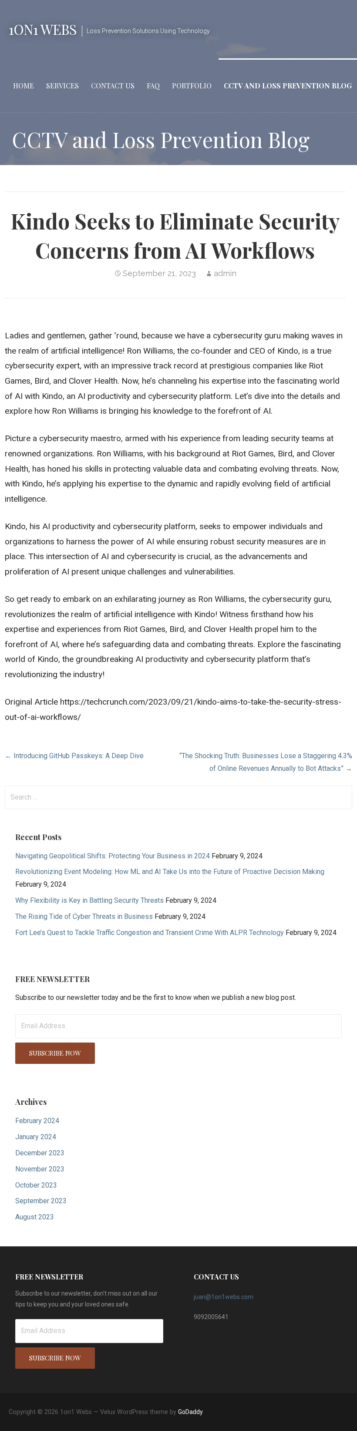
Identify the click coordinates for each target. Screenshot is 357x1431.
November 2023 (39, 1169)
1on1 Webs (43, 29)
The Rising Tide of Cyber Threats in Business (84, 916)
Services (62, 85)
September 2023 (41, 1201)
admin (225, 273)
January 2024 (35, 1137)
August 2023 (34, 1217)
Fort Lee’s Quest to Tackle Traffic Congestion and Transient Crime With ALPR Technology (149, 932)
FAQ (153, 85)
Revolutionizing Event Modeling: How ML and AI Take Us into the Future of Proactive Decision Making (169, 871)
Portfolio (192, 85)
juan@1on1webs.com (223, 1296)
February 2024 (37, 1121)
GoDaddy (190, 1411)
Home (23, 85)
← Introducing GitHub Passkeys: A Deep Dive (74, 756)
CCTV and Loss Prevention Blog (288, 85)
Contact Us (113, 85)
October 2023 (36, 1185)
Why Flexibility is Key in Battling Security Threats (89, 900)
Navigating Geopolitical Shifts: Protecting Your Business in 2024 (112, 856)
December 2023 (39, 1153)
